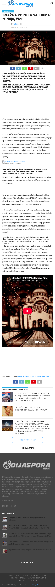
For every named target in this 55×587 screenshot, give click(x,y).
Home (10, 575)
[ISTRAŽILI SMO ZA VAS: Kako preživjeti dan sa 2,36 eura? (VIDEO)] (7, 411)
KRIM (25, 377)
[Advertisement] (27, 106)
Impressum (23, 581)
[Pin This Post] (30, 67)
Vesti (18, 575)
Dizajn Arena (36, 585)
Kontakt (34, 581)
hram (20, 377)
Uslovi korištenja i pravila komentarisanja (29, 578)
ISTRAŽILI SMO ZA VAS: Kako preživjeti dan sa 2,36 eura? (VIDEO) (31, 408)
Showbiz (34, 575)
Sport (25, 575)
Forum (44, 575)
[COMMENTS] (42, 67)
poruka (32, 377)
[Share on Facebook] (12, 67)
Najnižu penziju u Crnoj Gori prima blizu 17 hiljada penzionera (29, 550)
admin (16, 24)
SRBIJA (49, 377)
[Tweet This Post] (18, 67)
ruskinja (40, 377)
